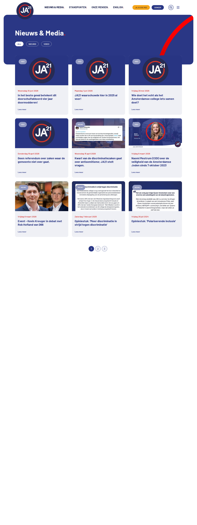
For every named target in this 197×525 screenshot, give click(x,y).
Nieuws (32, 44)
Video (46, 44)
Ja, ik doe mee (141, 7)
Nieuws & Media (54, 7)
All (19, 44)
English (118, 7)
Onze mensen (100, 7)
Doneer (157, 7)
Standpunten (78, 7)
